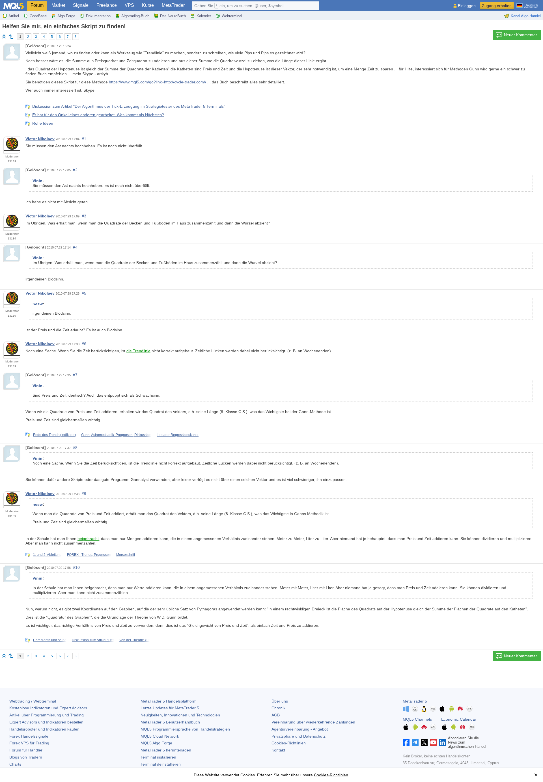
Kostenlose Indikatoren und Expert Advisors (48, 708)
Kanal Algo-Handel (526, 16)
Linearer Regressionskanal (178, 435)
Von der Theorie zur (134, 640)
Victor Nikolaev (40, 139)
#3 (84, 216)
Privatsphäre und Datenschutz (299, 736)
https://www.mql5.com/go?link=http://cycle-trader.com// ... (160, 82)
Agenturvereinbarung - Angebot (300, 729)
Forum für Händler (25, 750)
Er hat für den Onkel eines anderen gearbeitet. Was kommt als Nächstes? (98, 115)
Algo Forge (66, 16)
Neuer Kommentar (520, 35)
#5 (84, 293)
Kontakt (278, 750)
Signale (81, 5)
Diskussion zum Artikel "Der (93, 640)
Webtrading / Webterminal (32, 701)
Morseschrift (125, 555)
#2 (75, 170)
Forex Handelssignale (28, 736)
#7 (75, 375)
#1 (84, 139)
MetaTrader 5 (415, 701)
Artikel (13, 16)
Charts (15, 764)
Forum (37, 5)
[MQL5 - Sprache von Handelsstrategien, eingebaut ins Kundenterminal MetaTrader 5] (13, 6)
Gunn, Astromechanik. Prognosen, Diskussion (116, 435)
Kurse (148, 5)
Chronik (278, 708)
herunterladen (166, 750)
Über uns (280, 701)
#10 (76, 567)
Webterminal (232, 16)
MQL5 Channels (417, 719)
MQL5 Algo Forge (156, 743)
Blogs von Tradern (25, 757)
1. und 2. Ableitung (47, 555)
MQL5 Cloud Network (160, 736)
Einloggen (467, 6)
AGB (276, 715)
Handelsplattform (169, 701)
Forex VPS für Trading (29, 743)
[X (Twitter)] (424, 742)
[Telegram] (415, 742)
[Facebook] (406, 742)
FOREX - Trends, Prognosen (89, 555)
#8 (75, 447)
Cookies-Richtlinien (289, 743)
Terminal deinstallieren (161, 764)
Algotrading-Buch (135, 16)
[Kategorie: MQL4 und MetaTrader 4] (10, 36)
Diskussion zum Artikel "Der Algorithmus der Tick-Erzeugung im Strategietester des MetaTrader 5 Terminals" (128, 106)
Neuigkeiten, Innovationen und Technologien (180, 715)
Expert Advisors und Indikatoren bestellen (46, 722)
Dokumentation (98, 16)
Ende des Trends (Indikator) (54, 435)
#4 (75, 247)
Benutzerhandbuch (170, 722)
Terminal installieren (158, 757)
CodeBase (38, 16)
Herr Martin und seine (49, 640)
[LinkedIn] (442, 742)
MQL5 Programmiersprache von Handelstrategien (185, 729)
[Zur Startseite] (4, 36)
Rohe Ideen (42, 123)
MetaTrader (173, 5)
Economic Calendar (458, 719)
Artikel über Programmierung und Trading (46, 715)
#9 (84, 493)
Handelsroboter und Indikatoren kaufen (44, 729)
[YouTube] (433, 742)
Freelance (106, 5)
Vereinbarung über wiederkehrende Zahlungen (313, 722)
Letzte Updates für (170, 708)
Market (58, 5)
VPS (129, 5)
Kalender (204, 16)
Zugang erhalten (497, 5)
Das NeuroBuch (173, 16)
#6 (84, 344)
